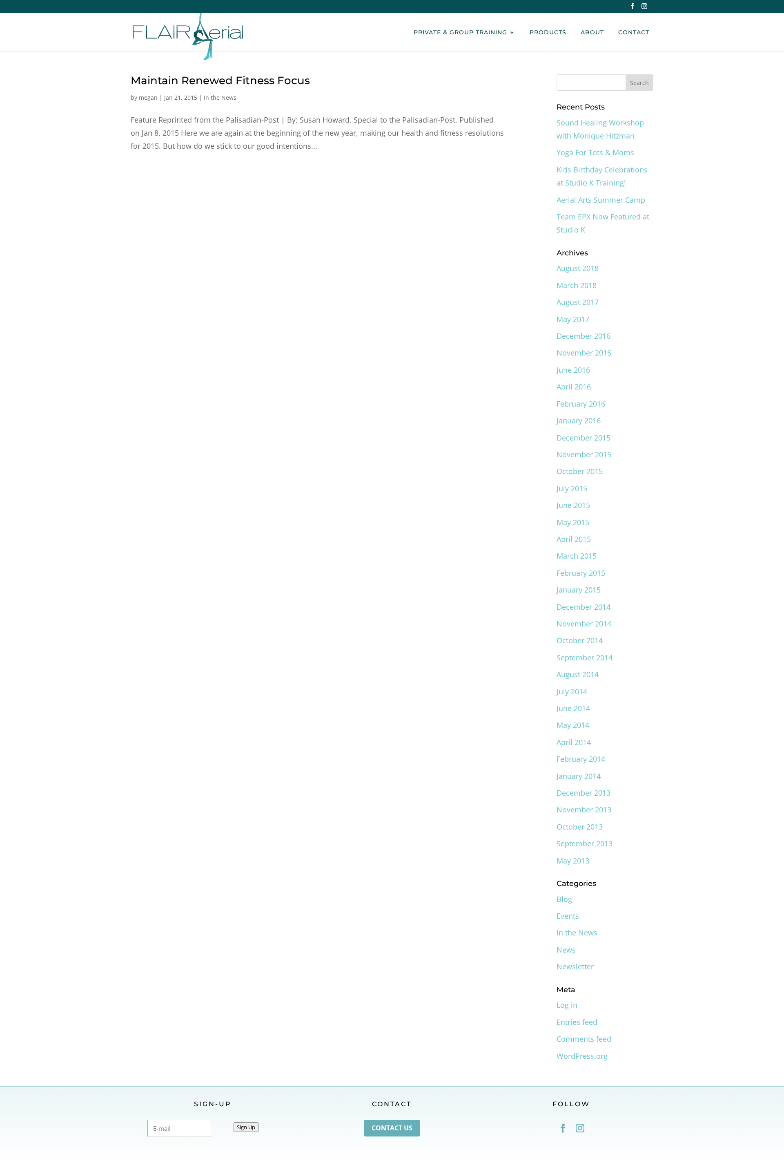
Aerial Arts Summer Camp (601, 200)
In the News (220, 97)
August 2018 (578, 268)
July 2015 (572, 488)
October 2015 (580, 471)
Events (568, 916)
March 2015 (577, 556)
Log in (567, 1005)
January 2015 (579, 590)
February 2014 (581, 759)
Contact (633, 32)
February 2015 (581, 573)
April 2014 (574, 742)
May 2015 (573, 522)
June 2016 (573, 370)
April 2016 (574, 386)
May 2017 (573, 319)
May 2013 (573, 861)
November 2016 (584, 353)
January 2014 (579, 776)
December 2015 (583, 438)
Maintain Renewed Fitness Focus (220, 80)
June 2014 (573, 708)
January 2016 (579, 420)
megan (148, 97)
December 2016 (583, 336)
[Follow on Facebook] (562, 1128)
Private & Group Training (460, 32)
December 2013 (583, 793)
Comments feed (584, 1039)
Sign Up (246, 1127)
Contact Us (392, 1127)
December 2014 (583, 607)
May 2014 (573, 725)
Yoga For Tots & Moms (595, 152)
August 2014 (578, 674)
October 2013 (580, 827)
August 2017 (578, 302)
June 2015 (573, 505)
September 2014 (584, 657)
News (566, 950)
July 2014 (572, 691)
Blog (564, 899)
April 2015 (574, 539)
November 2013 (584, 809)
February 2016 (581, 404)
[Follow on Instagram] (579, 1128)
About (592, 32)
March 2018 (577, 285)
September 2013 (584, 843)
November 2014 (584, 624)
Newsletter (575, 966)
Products (548, 32)
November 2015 (584, 454)
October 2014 (580, 640)
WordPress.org (582, 1056)
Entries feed (577, 1022)
